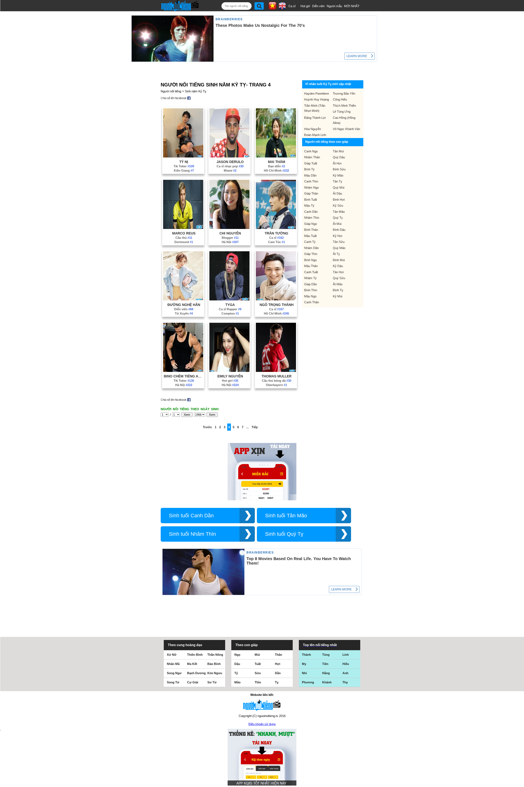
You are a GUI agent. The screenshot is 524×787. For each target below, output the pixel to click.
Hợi (277, 664)
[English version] (282, 8)
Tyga (230, 305)
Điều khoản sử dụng (262, 724)
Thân (278, 654)
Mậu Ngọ (310, 296)
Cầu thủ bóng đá (276, 380)
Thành (306, 654)
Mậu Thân (311, 266)
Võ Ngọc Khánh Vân (346, 129)
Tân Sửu (338, 241)
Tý (236, 673)
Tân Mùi (338, 151)
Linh (345, 654)
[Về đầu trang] (520, 783)
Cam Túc (276, 242)
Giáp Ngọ (310, 223)
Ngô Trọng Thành (277, 305)
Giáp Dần (310, 284)
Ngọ (237, 654)
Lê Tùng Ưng (341, 111)
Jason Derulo (230, 162)
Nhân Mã (173, 664)
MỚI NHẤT (351, 6)
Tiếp (255, 427)
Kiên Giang (184, 170)
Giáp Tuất (310, 163)
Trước (207, 427)
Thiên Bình (195, 654)
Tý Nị (183, 162)
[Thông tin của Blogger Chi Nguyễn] (229, 228)
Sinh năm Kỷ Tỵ (195, 91)
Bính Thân (311, 229)
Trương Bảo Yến (344, 93)
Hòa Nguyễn (312, 129)
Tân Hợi (338, 272)
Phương (308, 682)
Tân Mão (339, 211)
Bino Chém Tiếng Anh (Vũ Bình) (184, 376)
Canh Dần (311, 211)
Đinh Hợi (339, 199)
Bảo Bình (214, 664)
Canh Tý (310, 241)
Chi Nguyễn (230, 233)
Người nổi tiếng (171, 91)
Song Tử (173, 682)
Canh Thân (311, 302)
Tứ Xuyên (184, 313)
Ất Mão (337, 284)
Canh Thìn (311, 181)
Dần (278, 673)
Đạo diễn (276, 166)
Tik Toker (184, 166)
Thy (345, 682)
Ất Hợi (337, 163)
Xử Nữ (171, 654)
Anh (345, 673)
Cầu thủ (183, 237)
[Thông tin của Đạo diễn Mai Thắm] (276, 156)
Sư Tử (212, 682)
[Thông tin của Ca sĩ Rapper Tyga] (229, 299)
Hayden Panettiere (316, 93)
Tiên (325, 664)
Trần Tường (276, 233)
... (247, 427)
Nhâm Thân (312, 157)
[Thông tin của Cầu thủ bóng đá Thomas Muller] (276, 371)
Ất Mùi (337, 223)
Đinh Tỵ (338, 290)
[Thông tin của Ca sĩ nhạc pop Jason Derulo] (229, 156)
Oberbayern (276, 385)
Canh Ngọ (311, 151)
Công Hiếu (340, 99)
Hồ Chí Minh (276, 170)
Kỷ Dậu (338, 266)
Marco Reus (183, 233)
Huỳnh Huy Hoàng (316, 99)
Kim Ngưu (214, 673)
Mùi (257, 654)
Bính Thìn (310, 290)
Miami (230, 170)
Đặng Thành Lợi (315, 117)
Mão (237, 682)
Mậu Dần (310, 175)
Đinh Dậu (339, 229)
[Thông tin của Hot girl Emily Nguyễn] (229, 371)
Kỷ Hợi (337, 236)
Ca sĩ (292, 6)
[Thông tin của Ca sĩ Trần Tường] (276, 228)
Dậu (237, 664)
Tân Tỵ (337, 181)
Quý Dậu (339, 157)
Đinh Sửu (339, 169)
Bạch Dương (196, 673)
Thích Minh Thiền (344, 105)
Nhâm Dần (311, 248)
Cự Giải (192, 682)
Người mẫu (334, 6)
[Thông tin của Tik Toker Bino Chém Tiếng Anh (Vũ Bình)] (183, 371)
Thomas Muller (276, 376)
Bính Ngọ (310, 260)
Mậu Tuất (310, 236)
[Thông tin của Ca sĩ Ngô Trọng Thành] (276, 299)
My (304, 664)
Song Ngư (174, 673)
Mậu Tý (309, 205)
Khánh (327, 682)
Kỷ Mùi (337, 296)
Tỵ (276, 682)
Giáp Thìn (310, 254)
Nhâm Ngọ (311, 187)
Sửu (258, 673)
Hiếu (345, 664)
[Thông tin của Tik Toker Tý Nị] (183, 156)
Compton (230, 313)
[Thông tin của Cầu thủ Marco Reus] (183, 228)
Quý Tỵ (338, 217)
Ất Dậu (337, 193)
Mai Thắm (276, 162)
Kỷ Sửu (338, 205)
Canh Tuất (311, 272)
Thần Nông (215, 654)
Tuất (258, 664)
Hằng (326, 673)
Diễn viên (318, 6)
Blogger (230, 237)
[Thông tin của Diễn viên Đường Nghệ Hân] (183, 299)
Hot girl (305, 6)
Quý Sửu (339, 278)
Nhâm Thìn (311, 217)
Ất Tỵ (336, 254)
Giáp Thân (311, 193)
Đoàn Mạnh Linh (315, 135)
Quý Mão (339, 248)
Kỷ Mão (338, 175)
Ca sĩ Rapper (230, 309)
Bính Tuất (310, 199)
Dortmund (183, 242)
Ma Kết (192, 664)
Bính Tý (309, 169)
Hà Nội (230, 242)
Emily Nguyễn (230, 376)
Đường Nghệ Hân (183, 305)
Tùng (326, 654)
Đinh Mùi (339, 260)
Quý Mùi (338, 187)
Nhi (304, 673)
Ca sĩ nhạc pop (230, 166)
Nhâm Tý (310, 278)
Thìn (258, 682)
